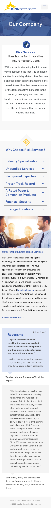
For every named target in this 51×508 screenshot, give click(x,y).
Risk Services (21, 504)
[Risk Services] (20, 6)
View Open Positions (12, 317)
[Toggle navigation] (44, 7)
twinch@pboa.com (25, 290)
